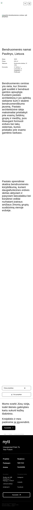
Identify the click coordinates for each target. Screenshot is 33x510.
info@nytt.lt (7, 487)
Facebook (20, 487)
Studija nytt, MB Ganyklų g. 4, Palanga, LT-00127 (8, 479)
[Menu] (29, 3)
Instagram (20, 477)
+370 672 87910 (7, 484)
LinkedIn (19, 482)
